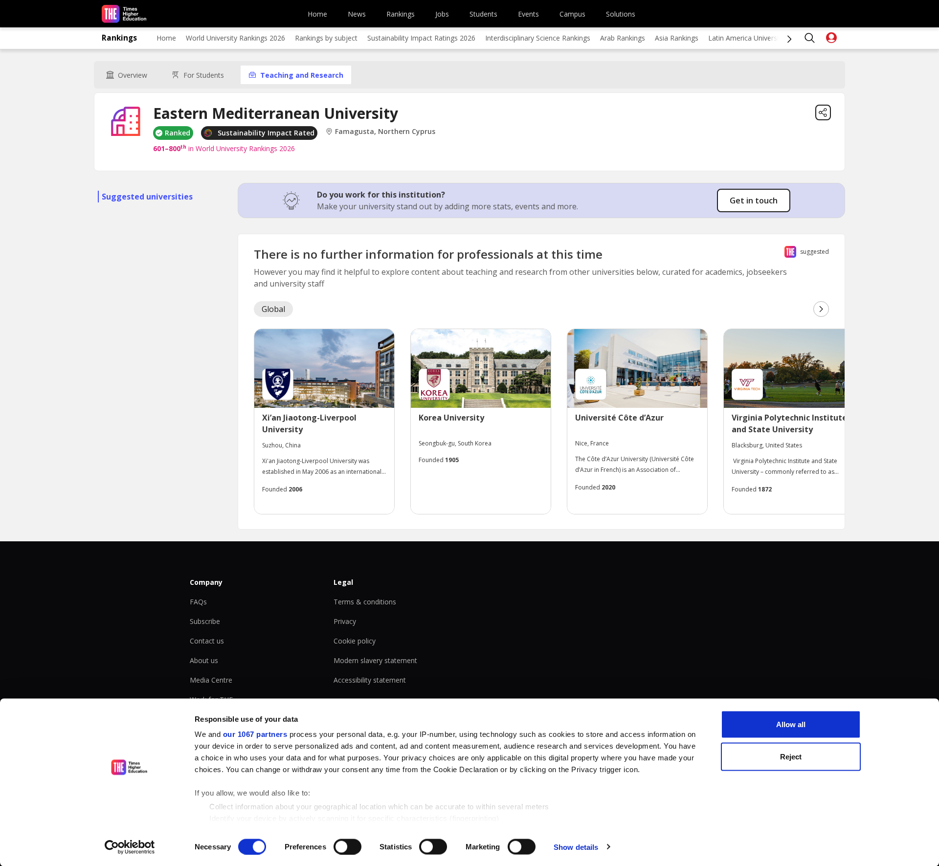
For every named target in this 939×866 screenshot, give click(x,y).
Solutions (620, 14)
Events (528, 14)
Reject (791, 756)
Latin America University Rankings (761, 38)
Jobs (442, 14)
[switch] (347, 846)
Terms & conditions (365, 601)
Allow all (790, 724)
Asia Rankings (676, 38)
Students (483, 14)
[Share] (823, 112)
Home (317, 14)
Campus (572, 14)
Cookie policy (355, 640)
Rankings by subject (326, 38)
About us (204, 660)
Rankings (400, 14)
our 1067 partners (255, 734)
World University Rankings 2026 (235, 38)
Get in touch (754, 200)
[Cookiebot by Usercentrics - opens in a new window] (130, 847)
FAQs (198, 601)
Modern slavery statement (375, 660)
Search (810, 38)
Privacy (345, 621)
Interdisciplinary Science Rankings (537, 38)
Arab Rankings (622, 38)
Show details (576, 847)
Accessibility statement (370, 680)
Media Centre (211, 680)
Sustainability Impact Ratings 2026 (421, 38)
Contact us (207, 640)
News (357, 14)
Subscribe (205, 621)
